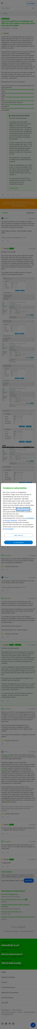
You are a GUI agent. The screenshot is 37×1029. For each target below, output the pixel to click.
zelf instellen (9, 529)
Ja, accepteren (18, 542)
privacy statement (11, 520)
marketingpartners (23, 509)
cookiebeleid (29, 518)
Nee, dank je (18, 535)
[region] (18, 514)
